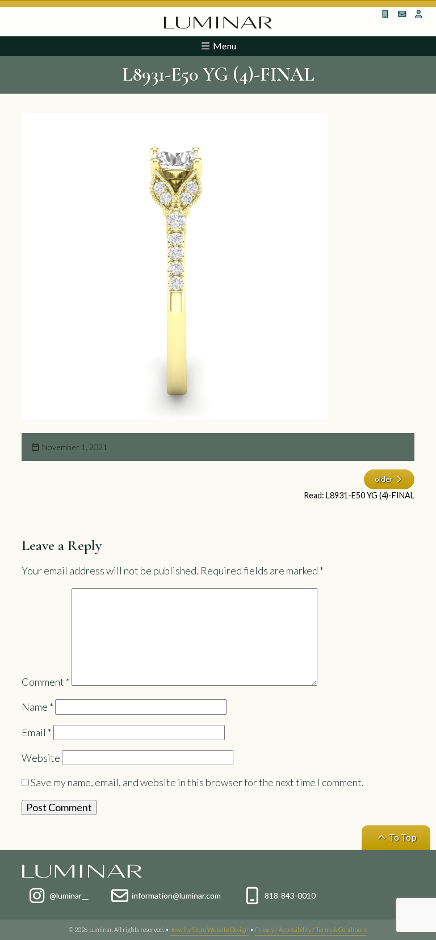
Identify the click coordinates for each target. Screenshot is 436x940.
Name (37, 706)
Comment (46, 681)
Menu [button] (223, 45)
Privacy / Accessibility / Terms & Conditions (311, 929)
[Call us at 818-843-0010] (385, 14)
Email (37, 732)
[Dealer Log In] (418, 14)
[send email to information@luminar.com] (402, 14)
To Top (402, 837)
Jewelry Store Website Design (209, 929)
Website (41, 758)
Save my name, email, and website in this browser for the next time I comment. (197, 782)
